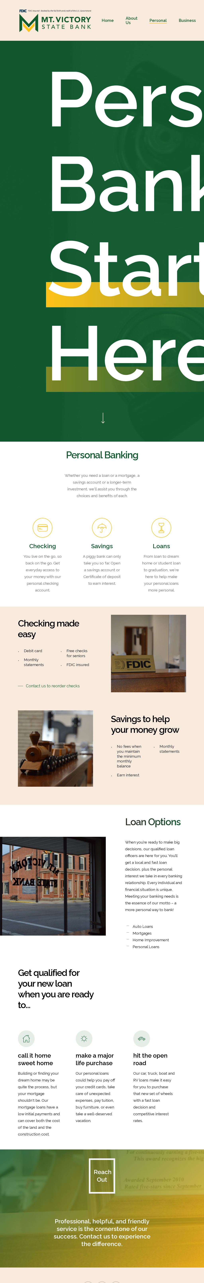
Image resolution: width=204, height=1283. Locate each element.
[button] (49, 686)
